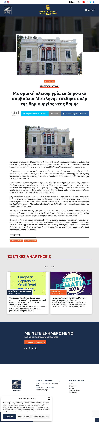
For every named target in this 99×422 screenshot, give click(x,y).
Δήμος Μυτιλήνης (16, 240)
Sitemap (71, 388)
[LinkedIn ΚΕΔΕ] (94, 2)
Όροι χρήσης (73, 392)
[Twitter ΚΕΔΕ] (90, 2)
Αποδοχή (9, 416)
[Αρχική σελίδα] (8, 10)
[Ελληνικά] (5, 2)
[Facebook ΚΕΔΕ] (87, 2)
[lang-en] (8, 2)
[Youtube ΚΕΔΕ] (83, 2)
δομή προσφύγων (30, 240)
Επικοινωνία (72, 386)
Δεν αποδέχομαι (23, 416)
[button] (49, 399)
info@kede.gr (43, 390)
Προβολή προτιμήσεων (41, 416)
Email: (37, 390)
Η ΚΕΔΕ (72, 2)
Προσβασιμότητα (74, 390)
